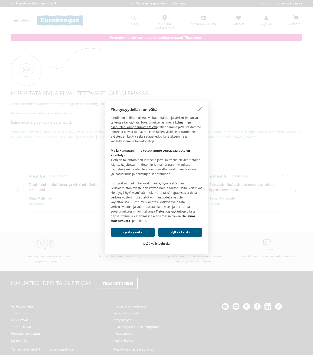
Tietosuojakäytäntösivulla (174, 211)
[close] (200, 109)
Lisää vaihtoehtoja (156, 244)
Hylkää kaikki (180, 232)
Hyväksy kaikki (133, 232)
